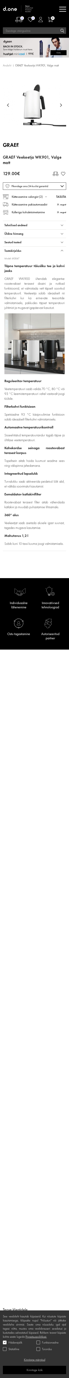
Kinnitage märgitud (34, 1360)
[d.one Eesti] (18, 9)
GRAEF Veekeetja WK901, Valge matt (37, 65)
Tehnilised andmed (15, 225)
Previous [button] (9, 105)
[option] (34, 105)
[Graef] (20, 146)
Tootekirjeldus (12, 251)
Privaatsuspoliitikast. (36, 1337)
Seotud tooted (12, 242)
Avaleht (7, 65)
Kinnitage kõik (35, 1370)
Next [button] (60, 105)
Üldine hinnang (13, 234)
